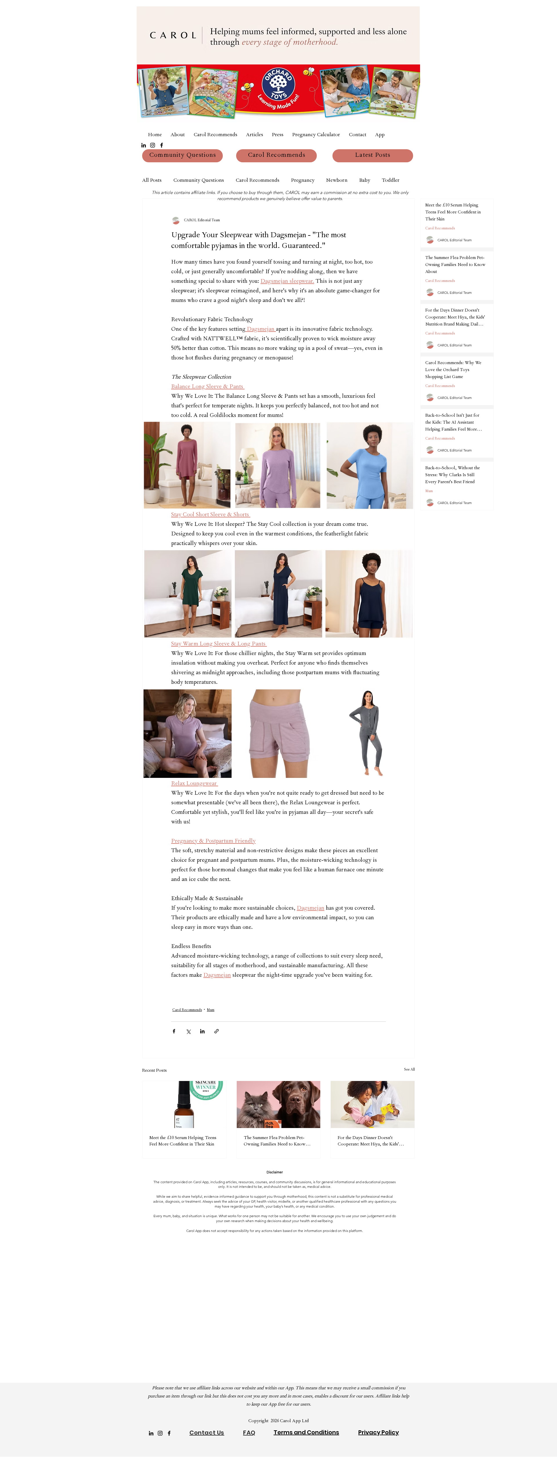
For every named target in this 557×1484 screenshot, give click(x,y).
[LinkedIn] (143, 145)
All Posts (152, 181)
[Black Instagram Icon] (152, 145)
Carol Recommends (257, 181)
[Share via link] (216, 1031)
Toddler (390, 181)
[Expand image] (187, 465)
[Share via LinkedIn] (202, 1031)
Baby (364, 181)
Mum (210, 1010)
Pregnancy (302, 181)
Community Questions (198, 181)
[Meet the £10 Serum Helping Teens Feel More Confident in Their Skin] (184, 1104)
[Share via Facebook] (174, 1031)
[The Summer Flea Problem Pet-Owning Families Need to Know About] (279, 1104)
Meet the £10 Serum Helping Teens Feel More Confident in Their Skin (182, 1141)
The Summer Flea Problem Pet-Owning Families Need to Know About (274, 1142)
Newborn (337, 181)
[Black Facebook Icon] (161, 145)
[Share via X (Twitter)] (188, 1031)
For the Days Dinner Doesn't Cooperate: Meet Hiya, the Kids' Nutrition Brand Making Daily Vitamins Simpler (368, 1142)
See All (409, 1070)
